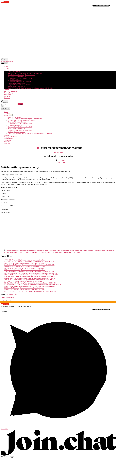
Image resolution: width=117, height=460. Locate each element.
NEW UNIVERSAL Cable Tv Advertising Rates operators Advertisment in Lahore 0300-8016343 (32, 284)
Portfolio (6, 89)
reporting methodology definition (104, 250)
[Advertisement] (55, 19)
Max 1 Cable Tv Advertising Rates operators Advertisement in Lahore (24, 263)
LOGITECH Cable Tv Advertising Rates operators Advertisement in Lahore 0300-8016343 (30, 273)
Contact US (7, 94)
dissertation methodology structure (34, 250)
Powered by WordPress (7, 297)
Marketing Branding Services (16, 83)
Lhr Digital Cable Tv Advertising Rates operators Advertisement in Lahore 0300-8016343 (30, 283)
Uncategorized (58, 152)
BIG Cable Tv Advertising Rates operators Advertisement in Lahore (24, 288)
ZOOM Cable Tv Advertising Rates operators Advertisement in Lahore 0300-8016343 (29, 279)
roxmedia (62, 160)
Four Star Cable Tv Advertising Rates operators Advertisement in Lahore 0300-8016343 (29, 276)
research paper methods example (41, 252)
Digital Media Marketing (15, 80)
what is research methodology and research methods (66, 252)
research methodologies (11, 252)
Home (6, 66)
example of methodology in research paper (57, 250)
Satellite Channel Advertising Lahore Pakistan (21, 75)
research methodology (25, 252)
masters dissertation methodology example (82, 250)
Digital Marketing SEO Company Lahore (20, 78)
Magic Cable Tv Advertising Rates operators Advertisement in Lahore (24, 266)
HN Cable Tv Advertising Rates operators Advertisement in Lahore (23, 281)
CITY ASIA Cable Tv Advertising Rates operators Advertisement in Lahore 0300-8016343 (30, 291)
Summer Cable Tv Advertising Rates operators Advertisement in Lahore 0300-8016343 (29, 286)
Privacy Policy (8, 93)
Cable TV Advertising (14, 71)
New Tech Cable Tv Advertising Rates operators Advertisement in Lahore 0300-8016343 (30, 261)
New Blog (7, 98)
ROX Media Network (7, 61)
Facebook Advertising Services (17, 76)
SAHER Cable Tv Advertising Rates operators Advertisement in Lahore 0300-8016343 (29, 278)
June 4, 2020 (61, 162)
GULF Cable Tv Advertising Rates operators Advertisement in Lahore (24, 260)
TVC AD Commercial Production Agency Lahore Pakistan (25, 73)
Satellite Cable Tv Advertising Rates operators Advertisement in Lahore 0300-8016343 (29, 265)
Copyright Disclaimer (10, 91)
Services (6, 70)
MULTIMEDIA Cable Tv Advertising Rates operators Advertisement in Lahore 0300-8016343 (31, 275)
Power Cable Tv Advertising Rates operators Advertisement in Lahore (24, 289)
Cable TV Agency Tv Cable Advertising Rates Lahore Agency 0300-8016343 (30, 88)
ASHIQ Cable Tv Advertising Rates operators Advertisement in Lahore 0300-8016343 (29, 271)
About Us (7, 68)
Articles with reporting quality (58, 156)
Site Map (7, 96)
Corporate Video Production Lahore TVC (20, 81)
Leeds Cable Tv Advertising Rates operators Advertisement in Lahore (24, 268)
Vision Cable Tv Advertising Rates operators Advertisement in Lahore (24, 270)
